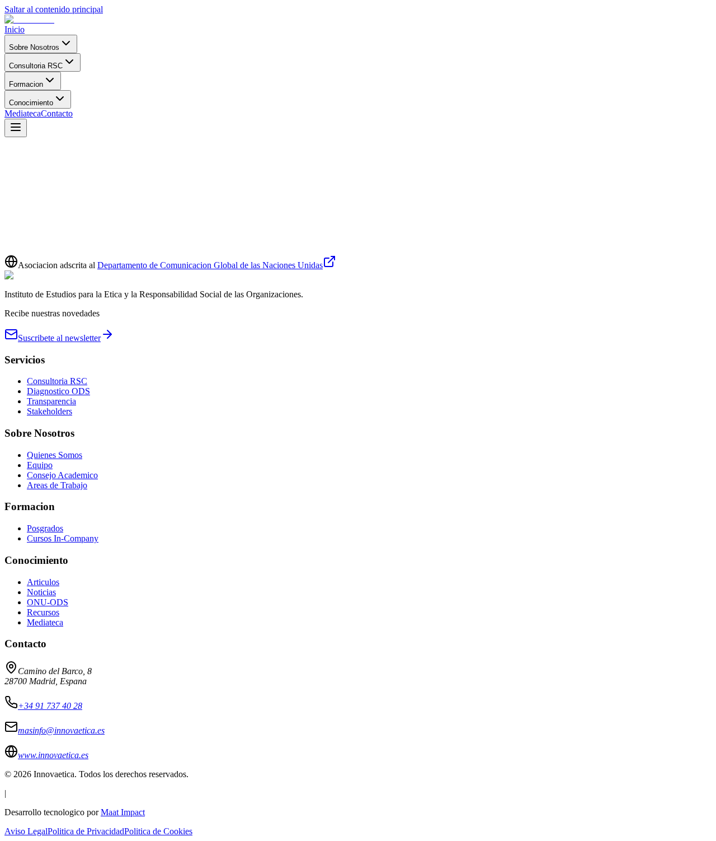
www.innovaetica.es (53, 755)
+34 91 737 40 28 (50, 706)
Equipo (40, 465)
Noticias (41, 592)
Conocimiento (31, 103)
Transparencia (51, 401)
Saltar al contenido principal (53, 9)
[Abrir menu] (15, 128)
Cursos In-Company (62, 538)
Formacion (26, 84)
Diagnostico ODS (58, 391)
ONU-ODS (47, 602)
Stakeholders (49, 411)
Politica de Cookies (158, 831)
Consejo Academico (62, 475)
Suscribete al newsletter (59, 338)
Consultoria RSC (36, 66)
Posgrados (45, 528)
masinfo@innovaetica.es (195, 254)
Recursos (43, 612)
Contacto (57, 113)
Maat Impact (123, 812)
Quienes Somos (54, 455)
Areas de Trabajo (57, 485)
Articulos (43, 582)
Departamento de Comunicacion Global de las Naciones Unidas (210, 265)
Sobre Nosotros (34, 47)
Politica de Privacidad (86, 831)
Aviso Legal (26, 831)
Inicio (14, 29)
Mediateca (22, 113)
